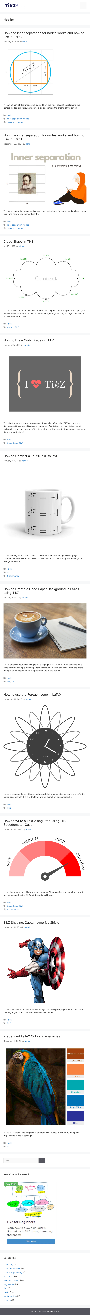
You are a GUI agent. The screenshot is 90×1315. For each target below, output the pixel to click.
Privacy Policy (53, 1311)
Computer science (12, 1268)
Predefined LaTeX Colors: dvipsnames (32, 1036)
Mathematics (10, 1296)
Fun (5, 1288)
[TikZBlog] (15, 6)
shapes (10, 327)
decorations (12, 443)
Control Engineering (13, 1272)
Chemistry (8, 1264)
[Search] (42, 1160)
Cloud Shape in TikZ (19, 241)
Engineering (9, 1284)
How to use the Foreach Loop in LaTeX (32, 694)
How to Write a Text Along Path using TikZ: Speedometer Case (36, 823)
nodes (26, 119)
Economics (9, 1276)
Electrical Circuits (12, 1280)
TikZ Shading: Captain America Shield (31, 923)
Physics (7, 1300)
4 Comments (13, 576)
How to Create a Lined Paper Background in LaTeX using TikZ (41, 591)
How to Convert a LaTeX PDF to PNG (31, 456)
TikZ (17, 327)
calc (8, 681)
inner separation (14, 119)
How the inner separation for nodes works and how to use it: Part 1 (44, 137)
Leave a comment (15, 122)
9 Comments (13, 909)
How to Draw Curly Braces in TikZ (29, 340)
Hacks (10, 115)
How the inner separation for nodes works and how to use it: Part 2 (44, 35)
